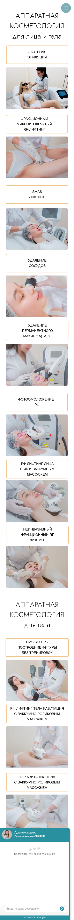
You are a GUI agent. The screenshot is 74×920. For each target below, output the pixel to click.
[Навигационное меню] (66, 8)
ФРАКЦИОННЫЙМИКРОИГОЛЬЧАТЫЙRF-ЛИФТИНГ (34, 124)
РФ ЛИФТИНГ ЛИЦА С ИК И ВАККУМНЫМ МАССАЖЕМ (37, 469)
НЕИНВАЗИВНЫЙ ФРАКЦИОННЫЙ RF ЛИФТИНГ (37, 534)
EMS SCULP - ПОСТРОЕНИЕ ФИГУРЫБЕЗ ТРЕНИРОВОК (37, 647)
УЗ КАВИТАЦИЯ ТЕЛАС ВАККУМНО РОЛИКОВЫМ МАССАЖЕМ (37, 782)
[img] (37, 88)
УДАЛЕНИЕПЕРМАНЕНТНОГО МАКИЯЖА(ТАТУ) (37, 330)
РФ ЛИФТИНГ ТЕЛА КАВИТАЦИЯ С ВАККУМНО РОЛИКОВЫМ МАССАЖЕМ (37, 714)
